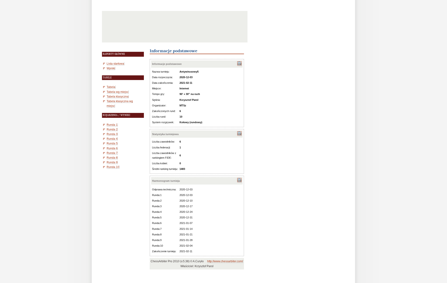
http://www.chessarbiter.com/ (225, 261)
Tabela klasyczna (118, 96)
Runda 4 (112, 138)
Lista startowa (115, 63)
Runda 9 (112, 162)
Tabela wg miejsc (118, 91)
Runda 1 (112, 124)
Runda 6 (112, 148)
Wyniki (111, 68)
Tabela (111, 86)
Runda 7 (112, 152)
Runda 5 (112, 143)
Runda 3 (112, 134)
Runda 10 (113, 166)
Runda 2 (112, 129)
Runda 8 (112, 157)
